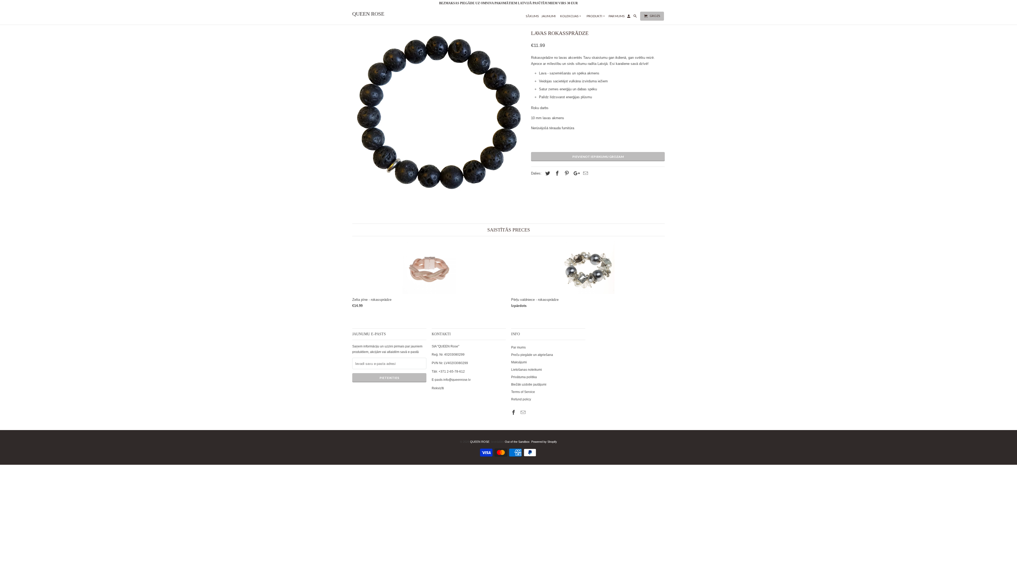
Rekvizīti (438, 388)
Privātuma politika (524, 377)
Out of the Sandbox (517, 441)
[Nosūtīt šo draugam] (585, 173)
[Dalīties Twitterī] (547, 173)
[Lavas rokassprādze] (439, 115)
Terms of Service (523, 392)
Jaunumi (548, 16)
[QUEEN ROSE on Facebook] (514, 412)
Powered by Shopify (544, 441)
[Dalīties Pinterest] (566, 173)
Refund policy (521, 399)
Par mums (518, 347)
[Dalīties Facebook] (556, 173)
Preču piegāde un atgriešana (532, 355)
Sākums (532, 16)
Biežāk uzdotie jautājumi (528, 384)
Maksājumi (519, 362)
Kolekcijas (570, 16)
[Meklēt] (635, 17)
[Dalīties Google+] (575, 173)
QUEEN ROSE (479, 441)
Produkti (596, 16)
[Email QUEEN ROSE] (524, 412)
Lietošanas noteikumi (526, 370)
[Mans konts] (629, 17)
